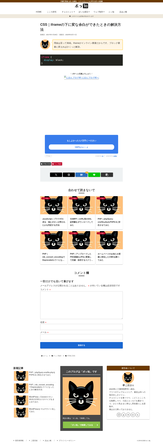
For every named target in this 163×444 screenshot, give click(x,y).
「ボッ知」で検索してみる (81, 424)
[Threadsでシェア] (69, 175)
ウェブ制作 (57, 164)
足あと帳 (48, 440)
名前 (43, 322)
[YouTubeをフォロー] (123, 415)
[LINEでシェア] (94, 175)
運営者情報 (19, 440)
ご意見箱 (34, 440)
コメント (45, 289)
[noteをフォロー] (128, 415)
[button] (107, 175)
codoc (115, 156)
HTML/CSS (46, 164)
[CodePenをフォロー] (133, 415)
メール (44, 332)
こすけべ (129, 385)
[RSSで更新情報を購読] (137, 415)
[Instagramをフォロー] (119, 415)
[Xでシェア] (56, 175)
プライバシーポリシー (67, 440)
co (102, 156)
